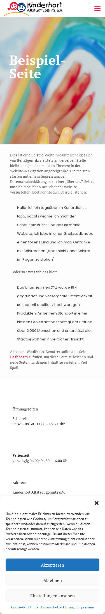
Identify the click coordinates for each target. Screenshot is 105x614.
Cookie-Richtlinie (24, 607)
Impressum (85, 607)
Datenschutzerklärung (57, 607)
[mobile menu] (97, 8)
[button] (96, 503)
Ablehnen (52, 580)
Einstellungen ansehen (52, 595)
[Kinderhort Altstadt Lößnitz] (33, 8)
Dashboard (19, 356)
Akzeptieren (52, 565)
